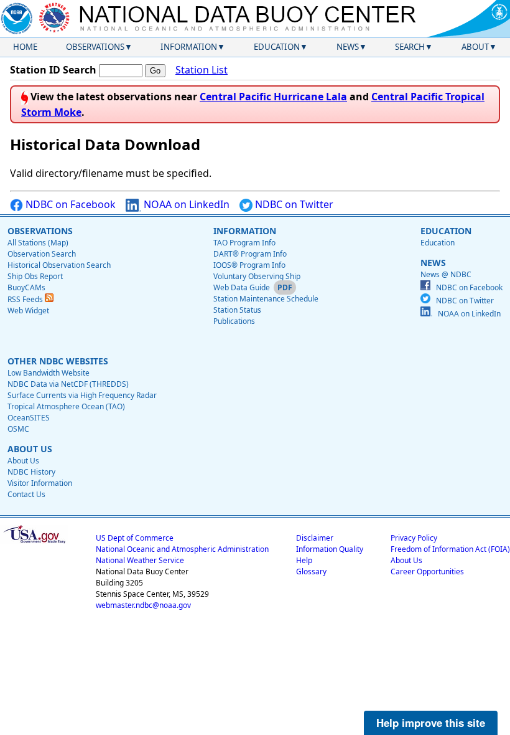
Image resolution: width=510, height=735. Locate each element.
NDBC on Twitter (293, 204)
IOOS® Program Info (249, 265)
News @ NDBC (445, 274)
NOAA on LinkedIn (185, 204)
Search (410, 46)
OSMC (18, 429)
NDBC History (31, 472)
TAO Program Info (244, 242)
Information (188, 46)
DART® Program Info (250, 254)
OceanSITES (28, 417)
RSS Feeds (26, 299)
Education (277, 46)
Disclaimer (314, 538)
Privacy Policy (414, 538)
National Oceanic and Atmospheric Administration (182, 549)
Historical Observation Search (59, 265)
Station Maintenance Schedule (265, 298)
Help (304, 560)
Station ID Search (53, 70)
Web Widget (28, 310)
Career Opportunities (427, 571)
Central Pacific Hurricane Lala (273, 96)
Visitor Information (39, 483)
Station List (201, 70)
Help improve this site (430, 722)
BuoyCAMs (26, 287)
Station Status (237, 310)
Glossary (311, 571)
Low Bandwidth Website (48, 373)
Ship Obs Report (35, 276)
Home (25, 46)
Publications (234, 321)
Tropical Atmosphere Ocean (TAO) (66, 406)
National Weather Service (140, 560)
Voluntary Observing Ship (256, 276)
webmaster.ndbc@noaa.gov (143, 605)
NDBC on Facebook (69, 204)
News (347, 46)
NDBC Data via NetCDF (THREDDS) (68, 384)
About (475, 46)
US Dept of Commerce (135, 538)
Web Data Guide (241, 287)
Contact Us (26, 494)
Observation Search (41, 254)
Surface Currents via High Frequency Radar (82, 395)
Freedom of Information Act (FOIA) (450, 549)
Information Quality (329, 549)
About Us (23, 460)
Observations (95, 46)
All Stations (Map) (37, 242)
